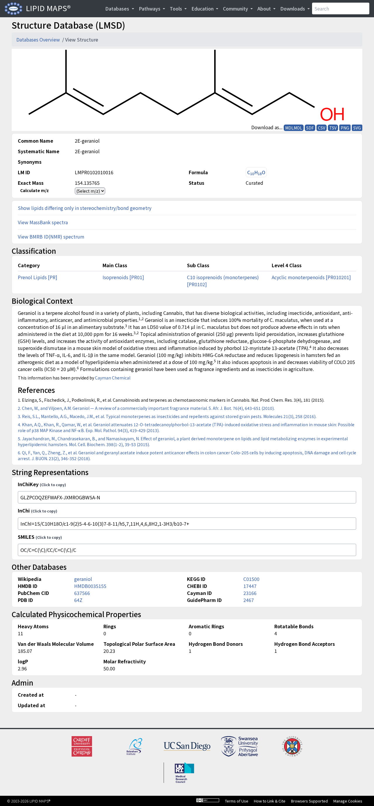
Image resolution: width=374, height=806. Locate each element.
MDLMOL (293, 128)
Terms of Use (236, 801)
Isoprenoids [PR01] (123, 277)
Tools (176, 8)
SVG (357, 128)
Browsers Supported (309, 801)
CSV (321, 128)
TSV (333, 128)
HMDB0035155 (90, 585)
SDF (310, 128)
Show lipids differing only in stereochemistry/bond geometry (84, 207)
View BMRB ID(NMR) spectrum (51, 236)
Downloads (293, 8)
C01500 (251, 578)
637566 (82, 592)
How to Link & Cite (269, 801)
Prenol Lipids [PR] (37, 277)
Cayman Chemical (112, 378)
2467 (248, 599)
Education (203, 8)
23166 (250, 592)
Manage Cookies (347, 801)
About (264, 8)
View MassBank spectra (43, 222)
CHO (256, 172)
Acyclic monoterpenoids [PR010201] (311, 277)
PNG (345, 128)
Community (236, 8)
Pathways (150, 8)
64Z (78, 599)
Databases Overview (38, 39)
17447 (250, 585)
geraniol (83, 578)
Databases (117, 8)
